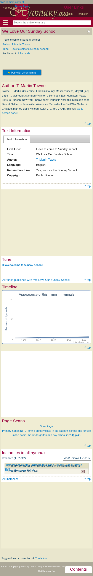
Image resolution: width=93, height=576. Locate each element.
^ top (88, 123)
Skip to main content (12, 2)
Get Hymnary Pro (46, 571)
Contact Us (35, 566)
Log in (69, 13)
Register (83, 13)
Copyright (14, 566)
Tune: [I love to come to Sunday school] (25, 49)
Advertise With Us (51, 566)
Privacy (24, 566)
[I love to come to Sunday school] (22, 264)
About (4, 566)
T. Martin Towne (46, 159)
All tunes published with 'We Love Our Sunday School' (36, 279)
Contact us (41, 558)
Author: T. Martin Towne (16, 44)
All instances (10, 479)
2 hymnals (24, 53)
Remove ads (10, 7)
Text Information (16, 139)
